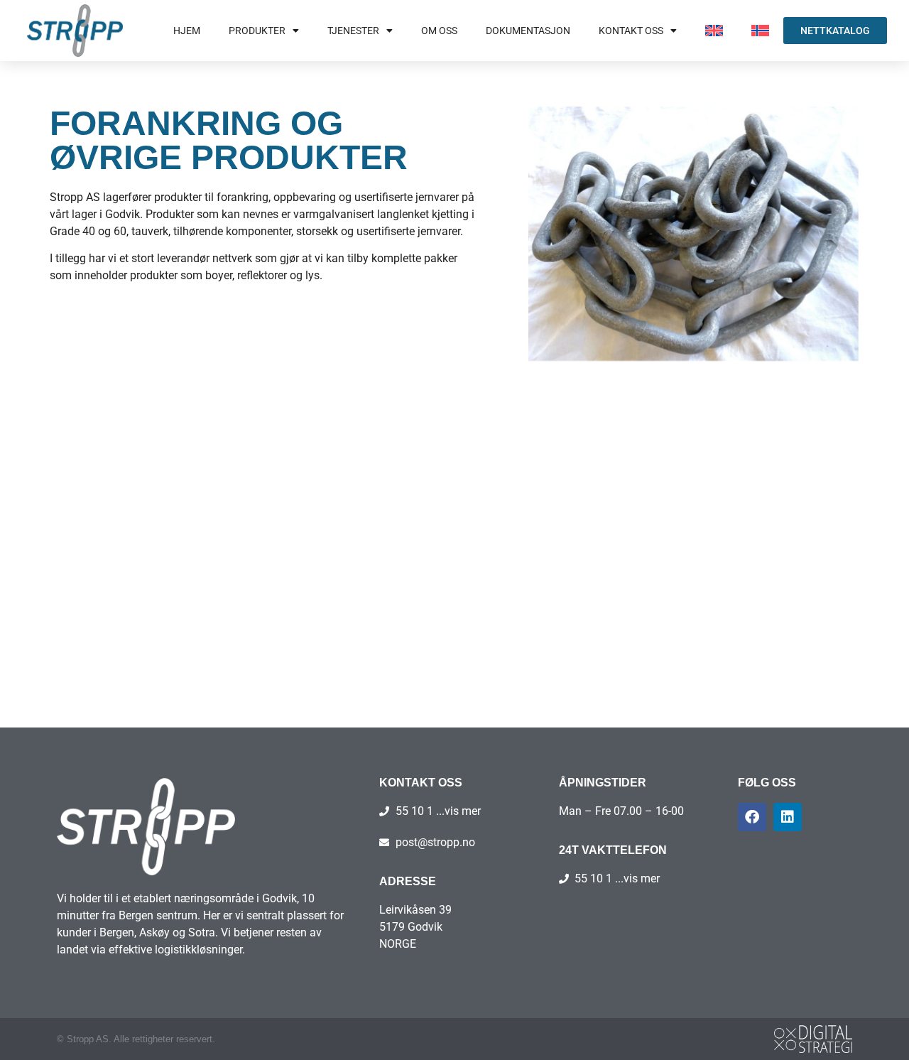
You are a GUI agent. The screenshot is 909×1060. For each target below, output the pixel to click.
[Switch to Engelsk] (714, 30)
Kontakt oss (631, 30)
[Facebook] (752, 817)
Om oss (439, 30)
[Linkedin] (787, 817)
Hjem (186, 30)
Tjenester (353, 30)
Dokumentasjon (528, 30)
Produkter (257, 30)
